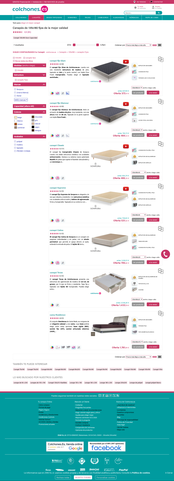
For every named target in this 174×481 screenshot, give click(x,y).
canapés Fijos (22, 79)
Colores (17, 111)
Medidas (24, 65)
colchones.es (51, 52)
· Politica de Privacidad (124, 422)
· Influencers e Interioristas (126, 407)
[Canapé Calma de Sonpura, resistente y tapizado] (109, 241)
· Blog (118, 417)
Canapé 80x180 (46, 369)
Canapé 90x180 (88, 369)
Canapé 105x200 (159, 369)
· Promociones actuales (46, 424)
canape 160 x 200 (91, 382)
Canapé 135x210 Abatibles (57, 382)
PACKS (88, 17)
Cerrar (169, 472)
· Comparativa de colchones (85, 427)
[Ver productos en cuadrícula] (154, 45)
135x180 (72, 52)
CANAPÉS (36, 17)
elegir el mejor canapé (30, 22)
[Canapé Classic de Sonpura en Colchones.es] (109, 156)
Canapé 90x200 (115, 369)
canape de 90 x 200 (21, 382)
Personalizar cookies (106, 477)
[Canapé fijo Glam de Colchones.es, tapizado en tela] (109, 71)
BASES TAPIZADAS (54, 17)
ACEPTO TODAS (83, 477)
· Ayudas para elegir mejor (84, 415)
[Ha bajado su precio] (68, 93)
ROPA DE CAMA (151, 17)
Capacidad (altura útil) (24, 106)
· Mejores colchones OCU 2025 (86, 417)
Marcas (17, 84)
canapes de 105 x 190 (37, 382)
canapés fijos (31, 57)
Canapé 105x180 (130, 369)
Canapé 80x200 (74, 369)
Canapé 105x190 (144, 369)
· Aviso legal (120, 424)
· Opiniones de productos (83, 430)
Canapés (62, 52)
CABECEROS (103, 17)
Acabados (18, 136)
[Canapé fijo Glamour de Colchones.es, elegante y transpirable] (109, 114)
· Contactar (79, 405)
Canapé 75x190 (19, 369)
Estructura (18, 74)
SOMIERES (72, 17)
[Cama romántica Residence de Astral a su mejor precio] (109, 325)
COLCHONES (21, 17)
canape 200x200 (121, 382)
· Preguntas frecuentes (83, 407)
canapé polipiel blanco (153, 382)
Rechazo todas (62, 477)
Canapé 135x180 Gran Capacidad (25, 37)
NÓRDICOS (134, 17)
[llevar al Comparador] (160, 59)
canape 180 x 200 (106, 382)
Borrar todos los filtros (24, 60)
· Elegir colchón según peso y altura (87, 412)
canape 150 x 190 (76, 382)
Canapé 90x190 (101, 369)
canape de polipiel (136, 382)
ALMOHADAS (118, 17)
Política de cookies (141, 472)
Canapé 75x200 (32, 369)
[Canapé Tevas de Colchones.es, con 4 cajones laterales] (109, 283)
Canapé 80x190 (60, 369)
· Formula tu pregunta (82, 420)
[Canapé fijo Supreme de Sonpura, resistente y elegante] (109, 198)
